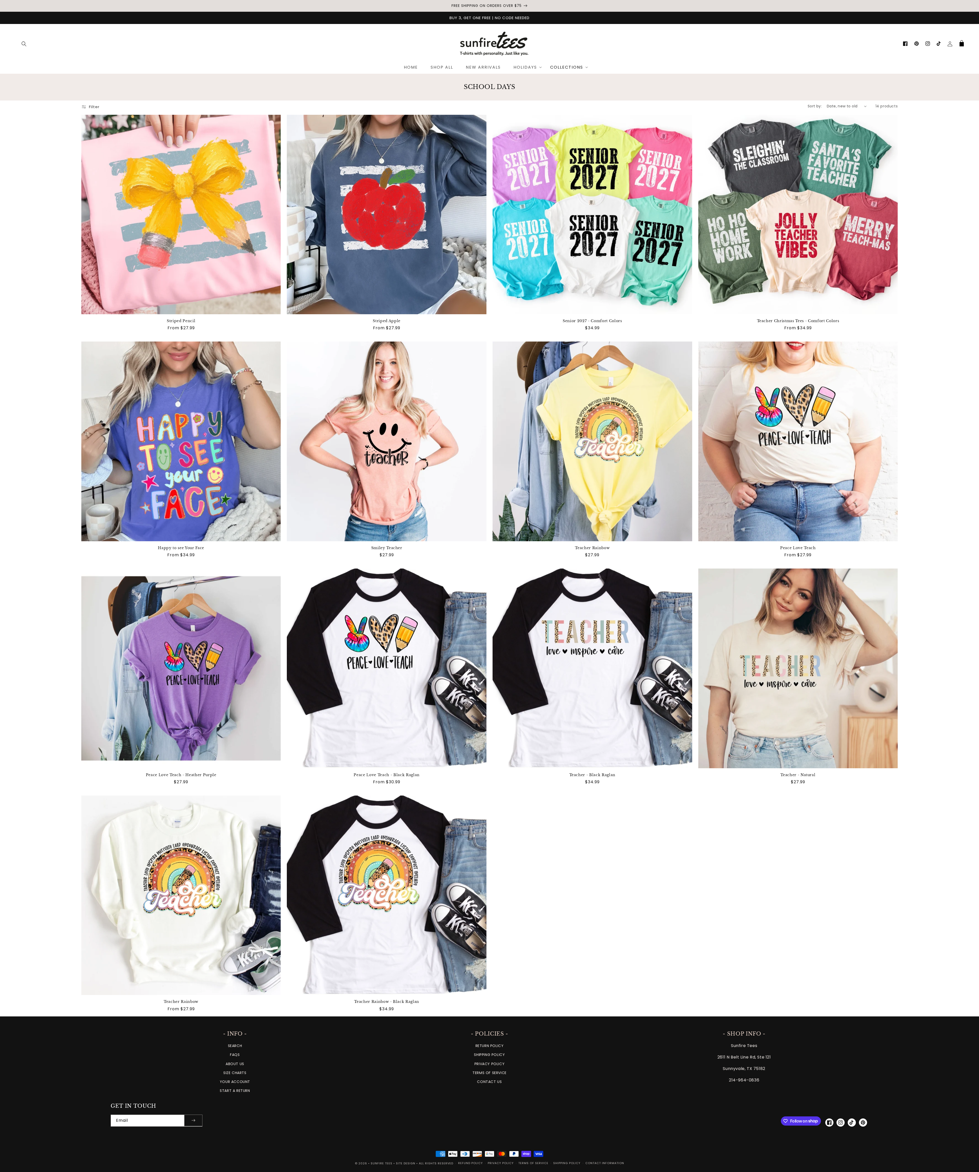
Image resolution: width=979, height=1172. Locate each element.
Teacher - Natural (797, 775)
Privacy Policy (489, 1063)
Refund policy (470, 1163)
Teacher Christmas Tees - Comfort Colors (798, 321)
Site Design (405, 1163)
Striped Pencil (181, 321)
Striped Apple (387, 321)
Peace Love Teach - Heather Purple (181, 775)
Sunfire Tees (381, 1163)
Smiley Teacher (386, 548)
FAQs (235, 1054)
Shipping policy (567, 1163)
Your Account (235, 1081)
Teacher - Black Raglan (592, 775)
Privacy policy (501, 1163)
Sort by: (815, 106)
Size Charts (235, 1072)
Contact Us (489, 1081)
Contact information (604, 1163)
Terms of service (533, 1163)
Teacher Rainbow (592, 548)
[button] (24, 43)
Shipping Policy (489, 1054)
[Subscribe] (193, 1120)
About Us (235, 1063)
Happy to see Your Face (181, 548)
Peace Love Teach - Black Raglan (386, 775)
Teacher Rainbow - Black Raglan (386, 1001)
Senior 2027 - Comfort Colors (592, 321)
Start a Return (235, 1090)
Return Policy (489, 1045)
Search (235, 1045)
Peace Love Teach (798, 548)
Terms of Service (489, 1072)
